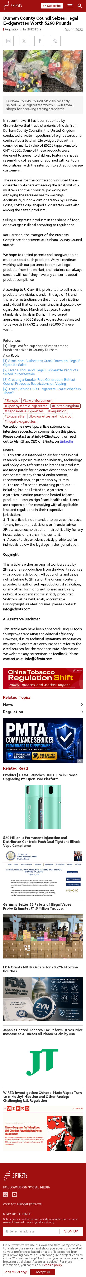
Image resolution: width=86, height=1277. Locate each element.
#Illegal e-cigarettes (20, 422)
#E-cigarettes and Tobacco (50, 416)
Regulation (13, 712)
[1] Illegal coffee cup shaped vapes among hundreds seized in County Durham (35, 348)
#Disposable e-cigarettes (24, 411)
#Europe (11, 401)
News (8, 704)
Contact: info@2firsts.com (22, 1204)
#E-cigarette (14, 416)
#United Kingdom (65, 406)
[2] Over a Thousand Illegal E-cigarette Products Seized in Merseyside (40, 372)
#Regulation (57, 411)
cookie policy (53, 1265)
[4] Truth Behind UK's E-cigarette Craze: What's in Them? (42, 391)
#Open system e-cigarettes (26, 406)
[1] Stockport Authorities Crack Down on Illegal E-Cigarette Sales (42, 363)
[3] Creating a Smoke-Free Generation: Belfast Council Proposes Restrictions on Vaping (39, 382)
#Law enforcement (38, 401)
